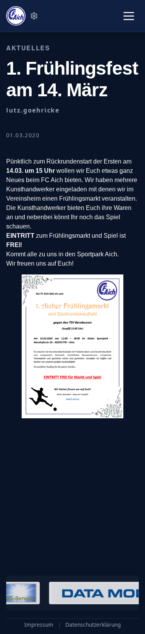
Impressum (38, 625)
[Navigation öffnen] (129, 16)
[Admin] (34, 15)
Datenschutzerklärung (93, 625)
